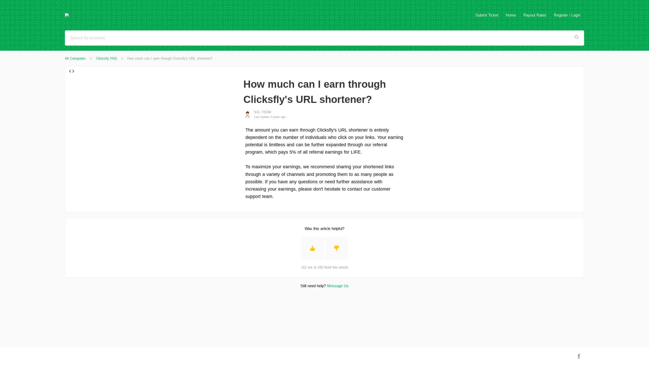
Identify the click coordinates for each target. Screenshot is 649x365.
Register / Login (567, 15)
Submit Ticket (486, 15)
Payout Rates (535, 15)
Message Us (338, 286)
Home (511, 15)
